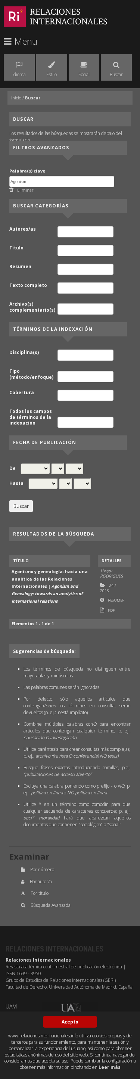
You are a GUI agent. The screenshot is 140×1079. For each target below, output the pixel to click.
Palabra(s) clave (27, 171)
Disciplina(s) (24, 353)
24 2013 (108, 587)
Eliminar (25, 190)
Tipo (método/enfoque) (31, 374)
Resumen (20, 267)
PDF (111, 610)
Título (16, 248)
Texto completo (28, 285)
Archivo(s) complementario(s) (32, 307)
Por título (40, 893)
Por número (42, 869)
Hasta (16, 483)
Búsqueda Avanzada (51, 905)
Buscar (32, 98)
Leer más (110, 1067)
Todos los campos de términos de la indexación (30, 417)
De (12, 468)
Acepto (70, 1022)
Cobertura (21, 393)
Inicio (16, 98)
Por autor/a (41, 881)
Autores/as (22, 229)
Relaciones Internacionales (69, 16)
